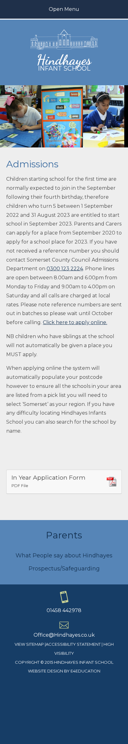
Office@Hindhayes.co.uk (64, 635)
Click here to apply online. (75, 322)
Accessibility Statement (73, 644)
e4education (85, 670)
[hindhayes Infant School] (64, 49)
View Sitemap (29, 644)
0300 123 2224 (65, 269)
